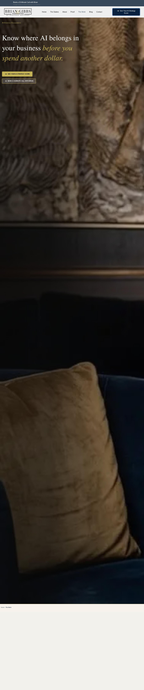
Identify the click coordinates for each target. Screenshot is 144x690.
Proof (73, 12)
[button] (25, 3)
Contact (99, 12)
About (64, 12)
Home (44, 12)
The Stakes (54, 12)
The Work (81, 12)
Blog (91, 12)
